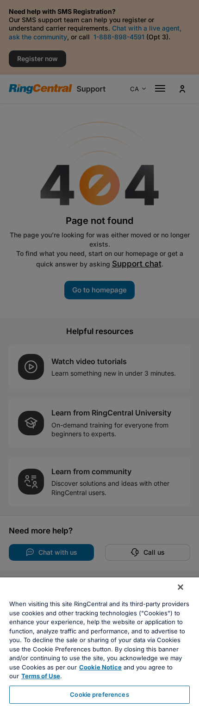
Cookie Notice (100, 667)
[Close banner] (180, 587)
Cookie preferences (99, 694)
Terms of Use (40, 676)
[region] (99, 641)
